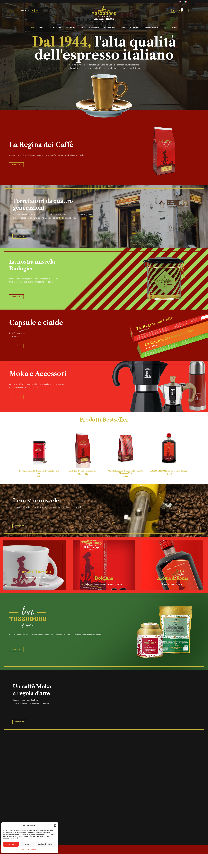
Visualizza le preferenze (46, 844)
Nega (27, 844)
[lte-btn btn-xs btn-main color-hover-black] (125, 450)
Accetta (11, 844)
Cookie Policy (26, 849)
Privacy (33, 849)
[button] (55, 825)
